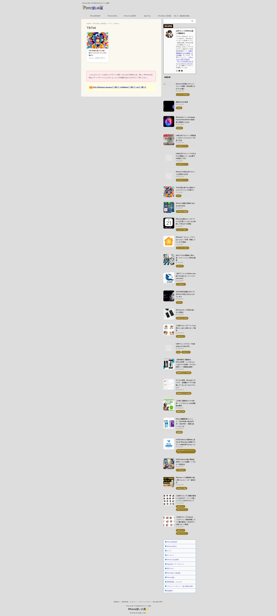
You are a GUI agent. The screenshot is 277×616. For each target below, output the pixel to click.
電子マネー (170, 568)
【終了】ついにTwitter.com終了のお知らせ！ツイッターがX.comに (186, 276)
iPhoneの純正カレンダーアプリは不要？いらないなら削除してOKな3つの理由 (186, 221)
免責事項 (170, 591)
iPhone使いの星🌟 (138, 609)
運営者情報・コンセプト (175, 582)
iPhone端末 (171, 577)
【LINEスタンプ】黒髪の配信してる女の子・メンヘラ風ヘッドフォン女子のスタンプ (186, 498)
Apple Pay (147, 16)
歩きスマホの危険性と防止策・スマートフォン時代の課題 (186, 257)
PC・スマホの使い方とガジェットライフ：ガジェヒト (184, 63)
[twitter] (177, 71)
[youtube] (179, 71)
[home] (182, 71)
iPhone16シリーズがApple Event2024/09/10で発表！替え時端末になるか (186, 119)
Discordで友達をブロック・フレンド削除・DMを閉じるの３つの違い (185, 86)
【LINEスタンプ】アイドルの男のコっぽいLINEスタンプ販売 (186, 328)
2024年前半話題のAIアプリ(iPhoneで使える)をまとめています (185, 294)
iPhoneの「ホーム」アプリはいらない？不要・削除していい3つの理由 (186, 239)
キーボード (170, 555)
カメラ (169, 551)
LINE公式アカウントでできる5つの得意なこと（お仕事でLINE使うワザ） (186, 156)
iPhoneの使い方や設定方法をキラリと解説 (138, 606)
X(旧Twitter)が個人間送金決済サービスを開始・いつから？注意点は (186, 461)
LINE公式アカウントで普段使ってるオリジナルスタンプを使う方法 (186, 137)
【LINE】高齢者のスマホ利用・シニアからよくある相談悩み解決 (186, 403)
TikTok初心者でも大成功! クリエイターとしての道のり (97, 53)
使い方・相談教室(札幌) (181, 16)
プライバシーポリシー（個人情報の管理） (180, 586)
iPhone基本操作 (95, 16)
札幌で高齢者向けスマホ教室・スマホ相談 (184, 53)
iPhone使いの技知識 (164, 16)
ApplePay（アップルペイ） (176, 564)
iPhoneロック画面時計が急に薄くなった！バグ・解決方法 (186, 480)
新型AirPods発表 (182, 102)
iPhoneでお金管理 (130, 16)
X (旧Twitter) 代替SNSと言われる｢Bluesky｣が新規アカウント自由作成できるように (186, 442)
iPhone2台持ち (112, 16)
